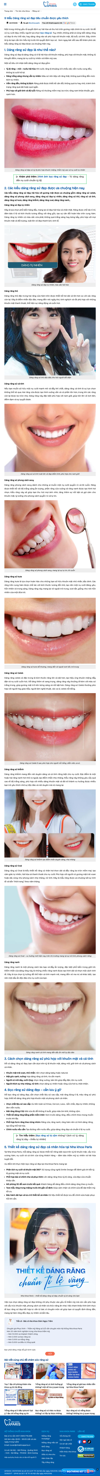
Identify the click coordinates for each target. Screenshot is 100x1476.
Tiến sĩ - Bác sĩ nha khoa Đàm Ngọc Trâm (34, 1321)
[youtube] (84, 1442)
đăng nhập (16, 1350)
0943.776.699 (26, 1436)
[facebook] (79, 1442)
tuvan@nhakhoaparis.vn (20, 1445)
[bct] (86, 1453)
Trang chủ (8, 11)
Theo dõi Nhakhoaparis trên (52, 23)
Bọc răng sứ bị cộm (46, 1135)
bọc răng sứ (46, 33)
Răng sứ (36, 11)
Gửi (50, 1353)
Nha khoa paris (34, 23)
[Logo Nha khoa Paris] (12, 1425)
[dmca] (86, 1458)
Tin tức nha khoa (22, 11)
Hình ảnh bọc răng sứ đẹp (52, 176)
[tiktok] (89, 1442)
